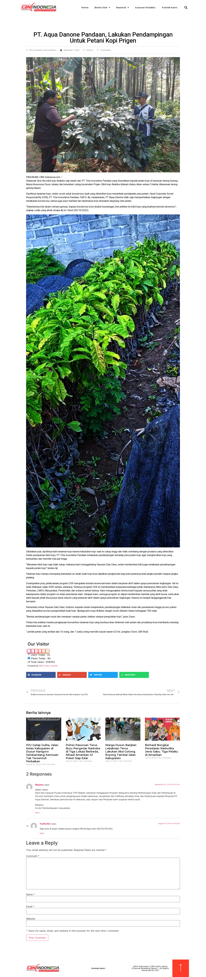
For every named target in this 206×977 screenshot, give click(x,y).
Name (30, 894)
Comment (32, 856)
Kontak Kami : (170, 7)
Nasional (121, 7)
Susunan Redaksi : (145, 7)
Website (30, 918)
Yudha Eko (45, 823)
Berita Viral (101, 7)
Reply (37, 813)
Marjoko (39, 784)
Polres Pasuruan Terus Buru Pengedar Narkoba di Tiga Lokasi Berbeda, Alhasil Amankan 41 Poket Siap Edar (83, 751)
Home (85, 7)
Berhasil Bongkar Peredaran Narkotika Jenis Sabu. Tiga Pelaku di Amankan (161, 750)
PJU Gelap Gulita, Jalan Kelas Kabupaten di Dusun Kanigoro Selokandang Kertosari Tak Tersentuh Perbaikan (42, 753)
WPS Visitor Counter (48, 666)
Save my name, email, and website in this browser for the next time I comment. (74, 931)
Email (30, 906)
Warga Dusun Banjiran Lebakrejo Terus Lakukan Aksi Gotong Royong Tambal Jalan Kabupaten (120, 751)
